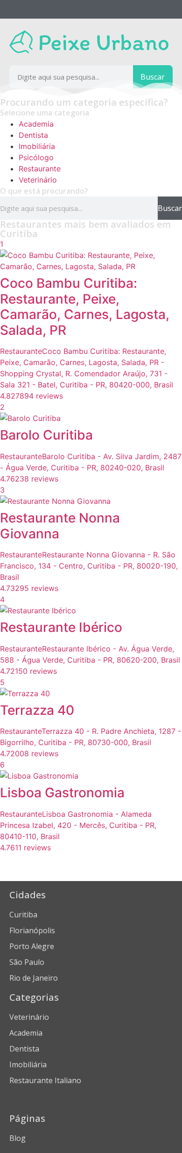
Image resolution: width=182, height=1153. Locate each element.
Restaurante (40, 168)
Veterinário (38, 179)
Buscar (152, 77)
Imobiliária (37, 146)
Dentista (33, 135)
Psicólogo (36, 157)
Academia (36, 124)
